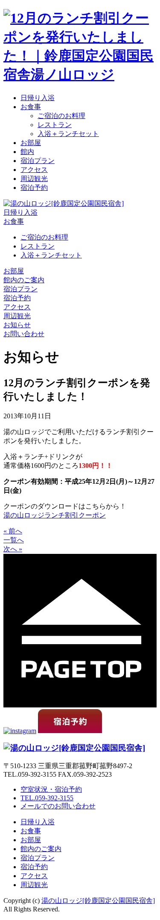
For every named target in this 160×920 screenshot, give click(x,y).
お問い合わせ (23, 333)
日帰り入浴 (37, 97)
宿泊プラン (37, 160)
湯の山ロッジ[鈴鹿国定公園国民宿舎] (98, 900)
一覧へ (13, 540)
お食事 (30, 106)
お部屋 (30, 142)
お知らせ (17, 324)
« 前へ (12, 531)
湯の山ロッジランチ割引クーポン (54, 515)
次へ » (12, 549)
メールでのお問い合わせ (58, 806)
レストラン (55, 124)
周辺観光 (34, 178)
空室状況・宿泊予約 (51, 789)
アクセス (34, 169)
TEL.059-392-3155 (46, 798)
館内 (27, 151)
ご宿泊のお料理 (61, 115)
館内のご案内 (23, 280)
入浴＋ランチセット (68, 133)
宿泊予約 (34, 187)
